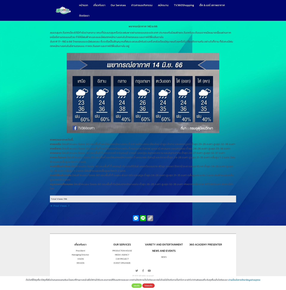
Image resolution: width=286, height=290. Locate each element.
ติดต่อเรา (84, 16)
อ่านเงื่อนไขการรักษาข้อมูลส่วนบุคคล (244, 280)
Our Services (118, 5)
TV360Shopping (184, 5)
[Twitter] (136, 270)
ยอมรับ (137, 285)
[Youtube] (149, 270)
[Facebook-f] (143, 270)
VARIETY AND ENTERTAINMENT (164, 244)
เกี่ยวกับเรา (99, 5)
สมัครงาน (163, 5)
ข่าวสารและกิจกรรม (142, 5)
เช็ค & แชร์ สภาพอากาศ (212, 5)
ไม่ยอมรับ (148, 285)
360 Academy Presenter (205, 244)
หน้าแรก (83, 5)
